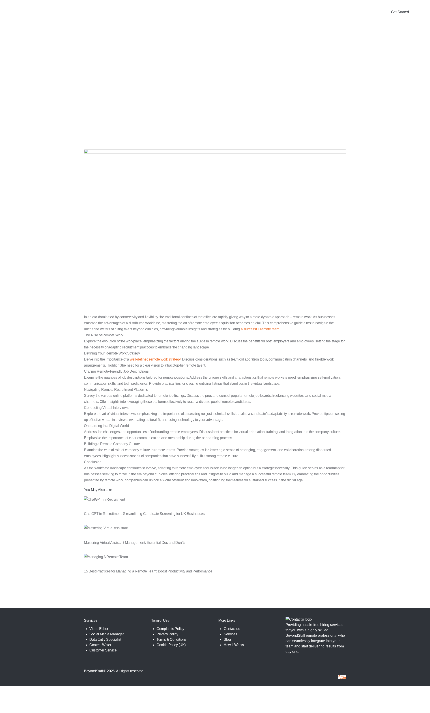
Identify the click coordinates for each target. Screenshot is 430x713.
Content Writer (100, 645)
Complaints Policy (170, 629)
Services (230, 634)
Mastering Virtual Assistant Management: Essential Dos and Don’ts (134, 542)
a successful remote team (260, 329)
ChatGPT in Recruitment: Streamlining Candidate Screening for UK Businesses (144, 514)
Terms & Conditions (171, 639)
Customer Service (103, 650)
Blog (227, 639)
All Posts (169, 73)
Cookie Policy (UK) (171, 645)
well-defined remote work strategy (155, 359)
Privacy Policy (167, 634)
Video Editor (98, 629)
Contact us (232, 629)
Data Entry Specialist (105, 639)
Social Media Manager (106, 634)
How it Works (234, 645)
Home (154, 73)
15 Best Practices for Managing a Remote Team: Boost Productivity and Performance (148, 571)
